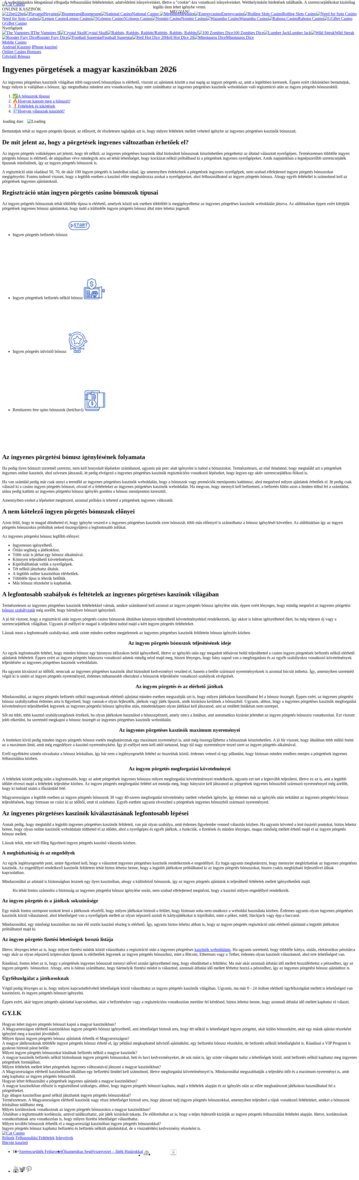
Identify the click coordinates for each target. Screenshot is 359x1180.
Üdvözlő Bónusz (16, 56)
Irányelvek (64, 1138)
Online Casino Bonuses (21, 51)
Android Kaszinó (16, 47)
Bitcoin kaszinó (15, 1142)
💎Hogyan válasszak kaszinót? (39, 111)
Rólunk (8, 1138)
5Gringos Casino (138, 18)
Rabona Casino (311, 18)
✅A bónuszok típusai (31, 96)
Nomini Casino (193, 18)
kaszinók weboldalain (212, 949)
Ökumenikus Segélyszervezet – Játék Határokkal (102, 1151)
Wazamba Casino (253, 18)
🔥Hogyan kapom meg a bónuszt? (41, 101)
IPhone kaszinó (44, 47)
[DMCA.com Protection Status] (173, 1153)
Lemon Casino (79, 18)
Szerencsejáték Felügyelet (40, 1151)
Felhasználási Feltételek (35, 1138)
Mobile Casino (14, 42)
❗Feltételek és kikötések (34, 106)
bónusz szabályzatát (18, 610)
